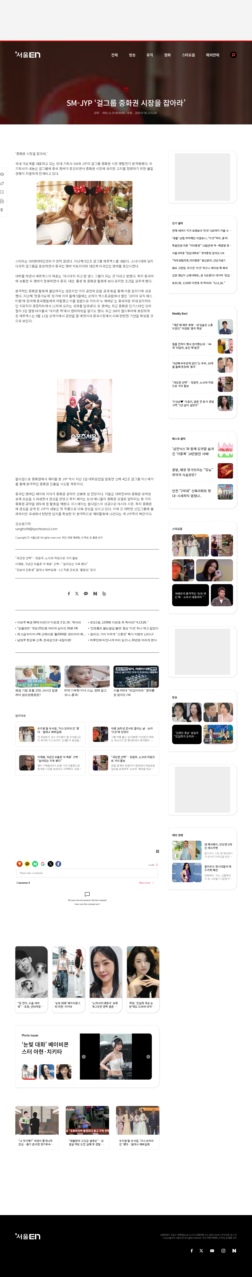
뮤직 (149, 55)
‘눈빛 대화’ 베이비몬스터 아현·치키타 (45, 1047)
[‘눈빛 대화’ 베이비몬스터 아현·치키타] (116, 1057)
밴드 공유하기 (104, 593)
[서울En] (27, 55)
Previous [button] (83, 1056)
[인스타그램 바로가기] (223, 1250)
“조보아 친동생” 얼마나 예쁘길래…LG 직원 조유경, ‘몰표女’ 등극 (55, 570)
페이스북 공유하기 (69, 593)
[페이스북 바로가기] (192, 1250)
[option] (116, 1057)
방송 (132, 55)
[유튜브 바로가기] (212, 1250)
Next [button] (148, 1056)
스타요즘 (188, 55)
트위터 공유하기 (77, 593)
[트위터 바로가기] (201, 1250)
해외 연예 (177, 835)
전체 (114, 55)
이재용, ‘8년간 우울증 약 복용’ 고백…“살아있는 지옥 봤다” (51, 564)
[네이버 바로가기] (234, 1250)
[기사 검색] (231, 55)
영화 (167, 55)
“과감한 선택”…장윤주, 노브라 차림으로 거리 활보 (46, 558)
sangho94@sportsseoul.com (36, 528)
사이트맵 (225, 1234)
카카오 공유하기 (85, 593)
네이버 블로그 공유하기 (95, 593)
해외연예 (212, 55)
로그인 (234, 1234)
